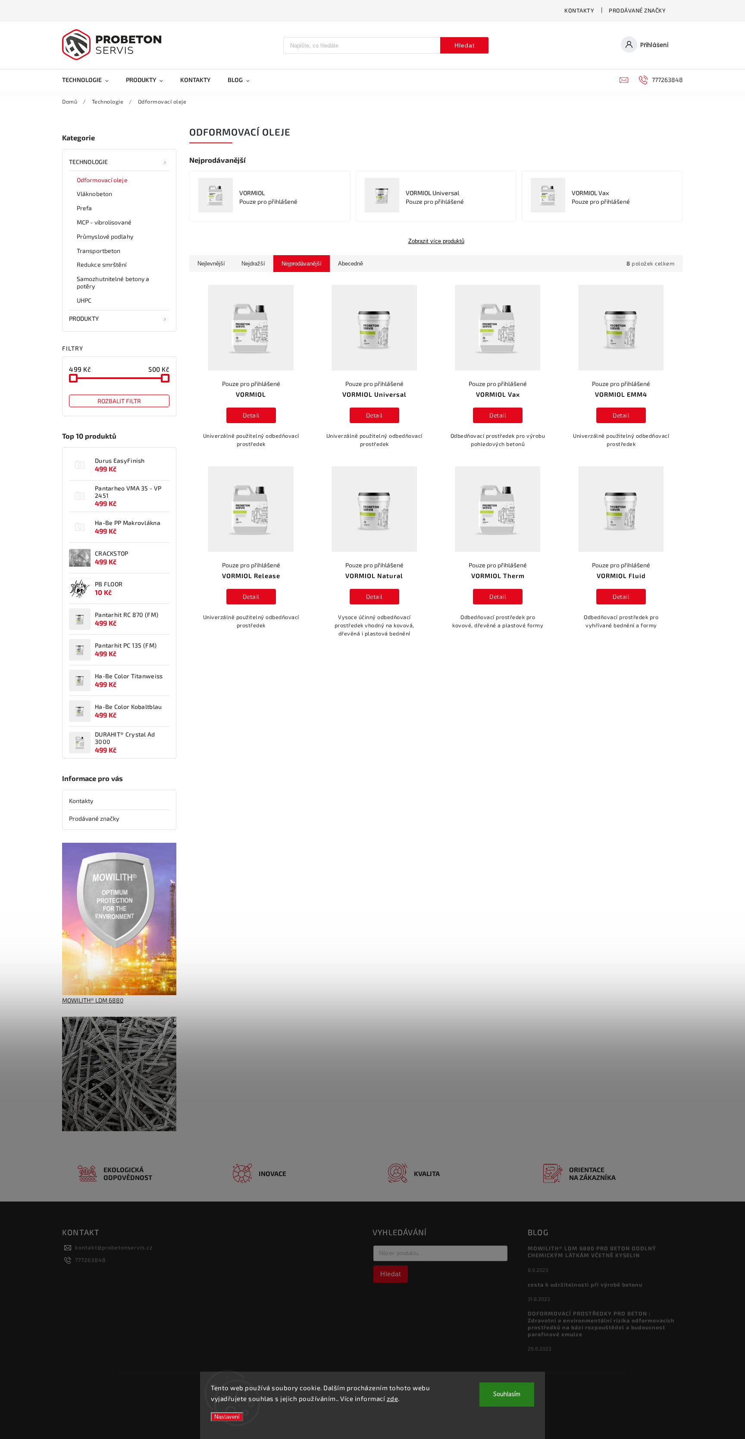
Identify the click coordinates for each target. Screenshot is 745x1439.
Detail (251, 415)
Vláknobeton (94, 193)
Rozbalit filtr (119, 401)
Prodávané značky (637, 10)
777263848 (90, 1259)
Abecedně (350, 263)
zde (392, 1398)
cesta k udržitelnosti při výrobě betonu (585, 1284)
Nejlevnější (211, 263)
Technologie (88, 161)
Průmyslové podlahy (105, 236)
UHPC (84, 300)
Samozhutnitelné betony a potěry (113, 282)
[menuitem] (89, 80)
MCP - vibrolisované (104, 222)
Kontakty (579, 10)
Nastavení (227, 1417)
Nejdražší (253, 263)
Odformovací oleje (102, 179)
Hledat (464, 45)
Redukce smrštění (102, 264)
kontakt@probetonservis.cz (114, 1247)
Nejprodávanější (302, 263)
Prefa (84, 208)
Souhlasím (506, 1394)
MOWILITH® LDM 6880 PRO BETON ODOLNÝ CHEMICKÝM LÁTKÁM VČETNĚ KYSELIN (592, 1252)
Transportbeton (98, 250)
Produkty (84, 318)
